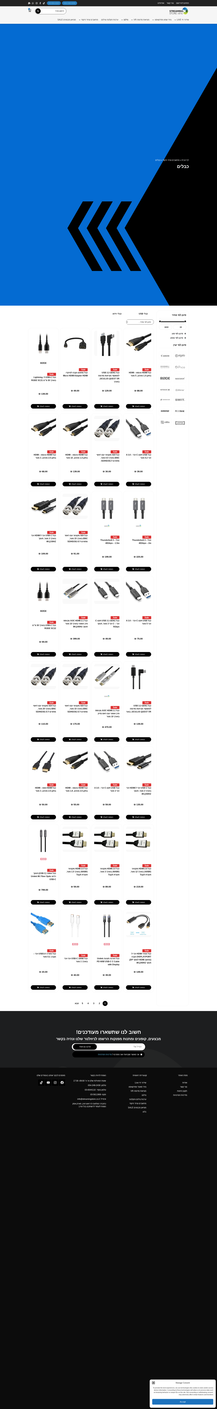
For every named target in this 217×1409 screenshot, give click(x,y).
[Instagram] (37, 3)
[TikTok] (44, 3)
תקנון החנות (182, 1091)
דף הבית (185, 160)
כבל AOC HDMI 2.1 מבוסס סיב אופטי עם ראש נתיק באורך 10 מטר (107, 713)
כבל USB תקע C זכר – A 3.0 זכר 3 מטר (106, 789)
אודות (184, 1083)
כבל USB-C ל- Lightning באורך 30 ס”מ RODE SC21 (43, 378)
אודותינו (161, 3)
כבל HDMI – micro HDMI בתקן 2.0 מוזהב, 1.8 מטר (76, 789)
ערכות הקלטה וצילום (109, 20)
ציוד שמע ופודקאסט (163, 20)
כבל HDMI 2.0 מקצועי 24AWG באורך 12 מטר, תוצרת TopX (140, 872)
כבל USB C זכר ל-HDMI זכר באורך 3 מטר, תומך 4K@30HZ (43, 538)
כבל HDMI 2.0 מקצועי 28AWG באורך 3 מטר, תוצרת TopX (109, 872)
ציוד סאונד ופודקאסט (137, 1087)
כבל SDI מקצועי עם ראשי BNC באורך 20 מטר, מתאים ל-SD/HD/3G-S (44, 709)
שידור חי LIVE (183, 20)
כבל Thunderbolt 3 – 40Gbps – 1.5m (109, 541)
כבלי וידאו (117, 314)
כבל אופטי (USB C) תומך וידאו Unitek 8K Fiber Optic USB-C (43, 876)
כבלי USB (143, 314)
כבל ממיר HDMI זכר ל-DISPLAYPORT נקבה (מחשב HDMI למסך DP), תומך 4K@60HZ (140, 958)
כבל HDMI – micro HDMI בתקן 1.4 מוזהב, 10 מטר (76, 456)
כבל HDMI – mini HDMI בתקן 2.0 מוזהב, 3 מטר (45, 789)
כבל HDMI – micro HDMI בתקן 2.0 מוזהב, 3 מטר (45, 456)
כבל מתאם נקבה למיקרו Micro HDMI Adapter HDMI (75, 374)
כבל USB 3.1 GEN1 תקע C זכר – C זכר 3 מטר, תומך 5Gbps (107, 624)
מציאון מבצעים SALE (67, 20)
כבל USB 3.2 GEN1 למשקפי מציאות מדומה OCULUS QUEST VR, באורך (108, 377)
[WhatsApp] (33, 3)
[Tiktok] (41, 1082)
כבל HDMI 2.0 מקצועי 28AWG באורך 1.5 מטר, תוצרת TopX (77, 872)
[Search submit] (38, 11)
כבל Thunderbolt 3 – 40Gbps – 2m (141, 541)
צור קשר (170, 3)
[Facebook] (40, 3)
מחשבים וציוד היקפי (89, 20)
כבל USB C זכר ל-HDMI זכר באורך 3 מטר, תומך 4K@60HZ (138, 791)
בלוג (144, 1112)
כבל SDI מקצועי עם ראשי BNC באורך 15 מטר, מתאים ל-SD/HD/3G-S (76, 538)
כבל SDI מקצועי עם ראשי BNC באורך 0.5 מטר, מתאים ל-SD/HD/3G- (107, 458)
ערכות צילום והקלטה (137, 1099)
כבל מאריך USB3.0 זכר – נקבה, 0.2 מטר (44, 955)
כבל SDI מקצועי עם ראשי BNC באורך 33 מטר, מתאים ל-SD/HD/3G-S (76, 709)
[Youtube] (48, 1082)
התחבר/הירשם (182, 3)
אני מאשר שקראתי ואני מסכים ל (118, 1055)
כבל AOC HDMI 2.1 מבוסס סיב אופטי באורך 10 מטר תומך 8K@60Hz (76, 624)
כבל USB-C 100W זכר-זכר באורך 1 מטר (76, 960)
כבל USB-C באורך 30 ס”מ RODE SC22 (44, 626)
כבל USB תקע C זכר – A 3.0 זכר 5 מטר (138, 622)
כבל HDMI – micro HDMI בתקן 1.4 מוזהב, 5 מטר (140, 374)
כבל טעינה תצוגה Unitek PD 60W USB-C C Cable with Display (108, 961)
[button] (153, 1383)
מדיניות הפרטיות (105, 1054)
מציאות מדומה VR (141, 20)
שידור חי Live (140, 1083)
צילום (144, 1095)
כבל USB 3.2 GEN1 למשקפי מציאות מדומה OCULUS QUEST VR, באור (138, 709)
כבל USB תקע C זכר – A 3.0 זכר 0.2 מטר (138, 456)
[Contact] (29, 3)
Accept (183, 1402)
